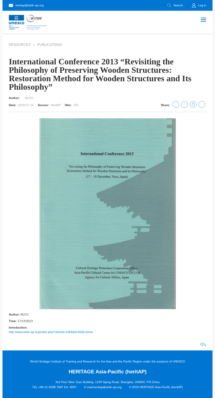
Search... (179, 5)
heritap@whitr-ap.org (30, 5)
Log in (202, 5)
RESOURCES (20, 45)
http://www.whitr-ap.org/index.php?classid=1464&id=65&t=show (51, 332)
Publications (49, 45)
